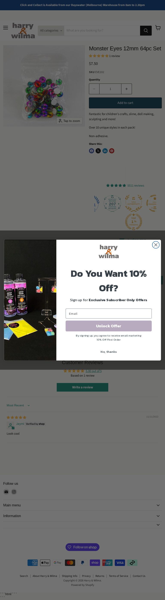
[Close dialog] (155, 244)
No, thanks (109, 351)
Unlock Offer (108, 326)
